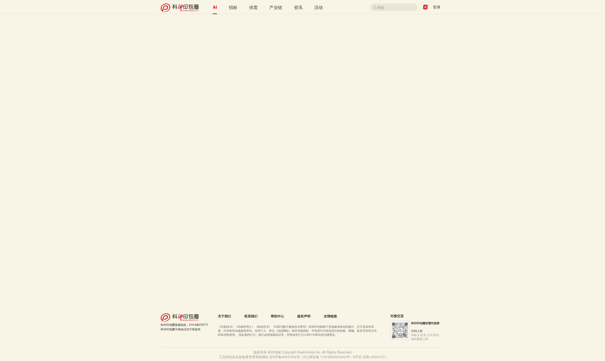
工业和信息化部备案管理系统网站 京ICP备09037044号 (259, 356)
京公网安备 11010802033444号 (326, 356)
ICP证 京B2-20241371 (369, 356)
